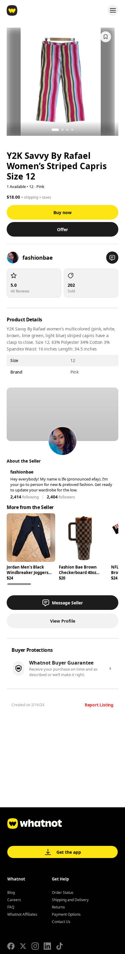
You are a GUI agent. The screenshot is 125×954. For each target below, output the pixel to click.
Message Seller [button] (67, 603)
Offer (62, 229)
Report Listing (99, 705)
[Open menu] (112, 10)
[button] (112, 257)
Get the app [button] (68, 852)
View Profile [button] (62, 621)
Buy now (62, 212)
